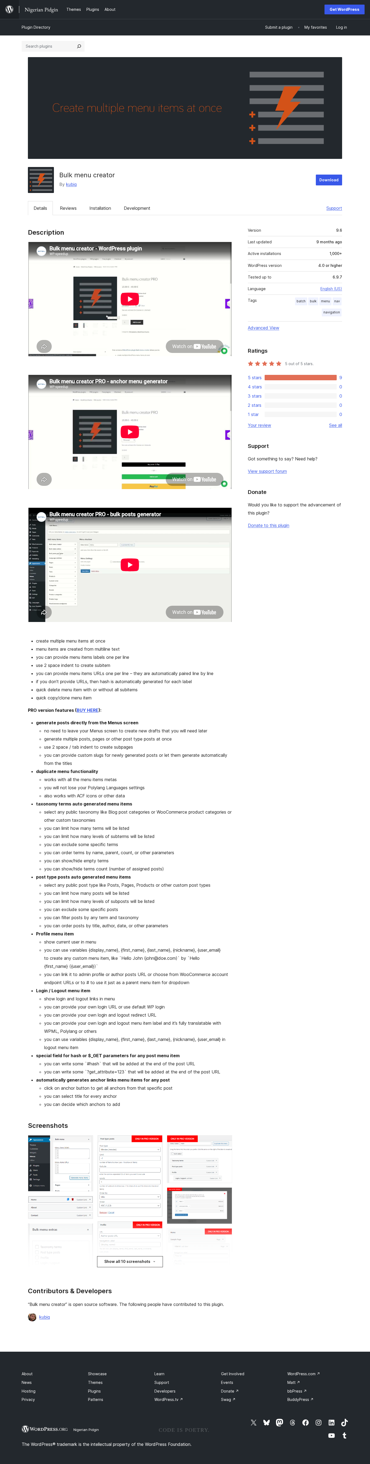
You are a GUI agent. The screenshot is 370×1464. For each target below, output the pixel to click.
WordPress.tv (168, 1399)
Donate (230, 1391)
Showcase (97, 1373)
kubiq (71, 184)
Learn (159, 1373)
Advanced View (263, 327)
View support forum (267, 471)
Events (227, 1382)
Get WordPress (344, 9)
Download (329, 180)
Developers (165, 1391)
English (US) (331, 288)
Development (137, 208)
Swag (228, 1399)
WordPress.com (303, 1373)
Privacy (28, 1399)
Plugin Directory (36, 27)
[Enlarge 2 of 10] (86, 1203)
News (27, 1382)
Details (40, 208)
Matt (293, 1382)
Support (334, 208)
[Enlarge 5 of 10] (155, 1142)
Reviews (68, 208)
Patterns (95, 1399)
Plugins (94, 1391)
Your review (259, 425)
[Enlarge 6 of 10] (155, 1228)
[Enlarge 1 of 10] (86, 1142)
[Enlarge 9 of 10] (225, 1194)
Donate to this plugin (268, 525)
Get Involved (232, 1373)
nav (337, 301)
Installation (100, 208)
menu (325, 301)
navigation (331, 312)
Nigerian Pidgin (86, 1429)
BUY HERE (87, 710)
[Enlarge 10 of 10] (225, 1235)
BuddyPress (300, 1399)
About (27, 1373)
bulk (313, 301)
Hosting (28, 1391)
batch (301, 301)
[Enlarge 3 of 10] (86, 1230)
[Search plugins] (79, 46)
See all (335, 425)
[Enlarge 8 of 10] (225, 1142)
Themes (95, 1382)
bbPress (297, 1391)
